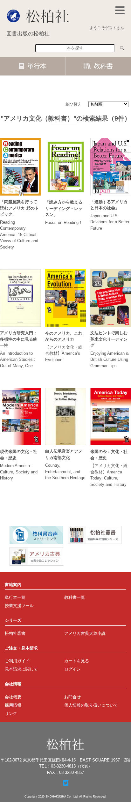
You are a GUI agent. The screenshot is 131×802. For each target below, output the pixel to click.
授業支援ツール (19, 605)
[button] (120, 10)
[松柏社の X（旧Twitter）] (65, 783)
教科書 (103, 66)
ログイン (72, 669)
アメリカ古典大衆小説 (85, 633)
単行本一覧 (15, 597)
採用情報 (13, 705)
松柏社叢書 (15, 633)
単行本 (36, 66)
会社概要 (13, 696)
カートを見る (76, 660)
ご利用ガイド (17, 660)
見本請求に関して (21, 669)
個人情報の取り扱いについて (91, 705)
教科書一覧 (74, 597)
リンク (11, 713)
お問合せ (72, 696)
